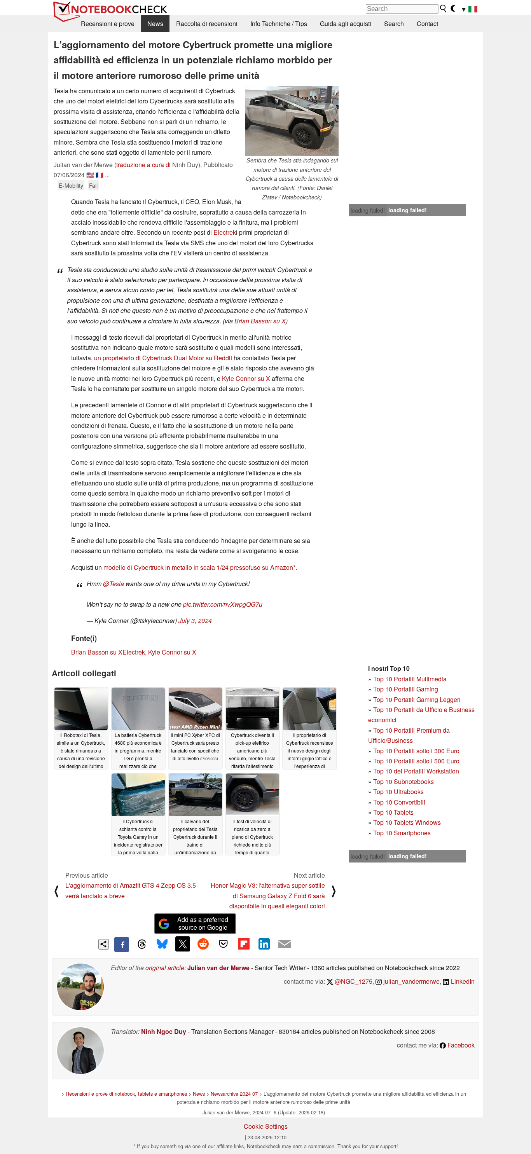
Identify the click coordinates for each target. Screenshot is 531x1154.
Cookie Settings (266, 1126)
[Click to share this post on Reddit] (203, 943)
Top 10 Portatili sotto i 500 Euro (416, 760)
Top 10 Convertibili (399, 802)
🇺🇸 (90, 174)
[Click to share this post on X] (182, 943)
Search (394, 23)
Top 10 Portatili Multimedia (410, 678)
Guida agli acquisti (345, 23)
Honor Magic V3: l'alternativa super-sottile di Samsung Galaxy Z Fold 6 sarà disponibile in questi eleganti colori (268, 895)
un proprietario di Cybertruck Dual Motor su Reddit (163, 357)
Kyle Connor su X (246, 378)
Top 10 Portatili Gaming (405, 688)
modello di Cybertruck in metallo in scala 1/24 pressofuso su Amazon (198, 567)
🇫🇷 (99, 174)
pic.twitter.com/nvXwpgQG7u (222, 604)
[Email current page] (284, 944)
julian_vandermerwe (411, 981)
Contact (427, 23)
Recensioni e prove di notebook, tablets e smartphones (126, 1093)
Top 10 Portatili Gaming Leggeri (417, 699)
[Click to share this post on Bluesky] (162, 944)
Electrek (224, 232)
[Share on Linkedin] (264, 943)
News (155, 23)
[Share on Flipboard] (243, 943)
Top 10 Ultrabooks (398, 791)
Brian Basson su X (260, 320)
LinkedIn (462, 981)
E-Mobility (71, 185)
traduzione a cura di (143, 164)
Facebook (460, 1045)
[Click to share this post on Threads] (141, 944)
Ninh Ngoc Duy (163, 1031)
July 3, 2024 (195, 620)
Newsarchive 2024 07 (234, 1093)
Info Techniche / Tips (278, 23)
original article (164, 967)
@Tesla (113, 583)
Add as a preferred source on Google (202, 923)
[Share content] (103, 944)
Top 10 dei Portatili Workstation (416, 770)
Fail (93, 185)
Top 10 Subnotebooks (403, 781)
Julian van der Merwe (218, 967)
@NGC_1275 (352, 981)
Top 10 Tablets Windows (407, 822)
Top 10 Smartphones (402, 832)
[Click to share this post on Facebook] (121, 944)
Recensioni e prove (107, 23)
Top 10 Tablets (393, 812)
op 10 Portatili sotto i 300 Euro (418, 750)
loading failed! (368, 210)
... (107, 174)
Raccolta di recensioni (207, 23)
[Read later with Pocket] (223, 943)
